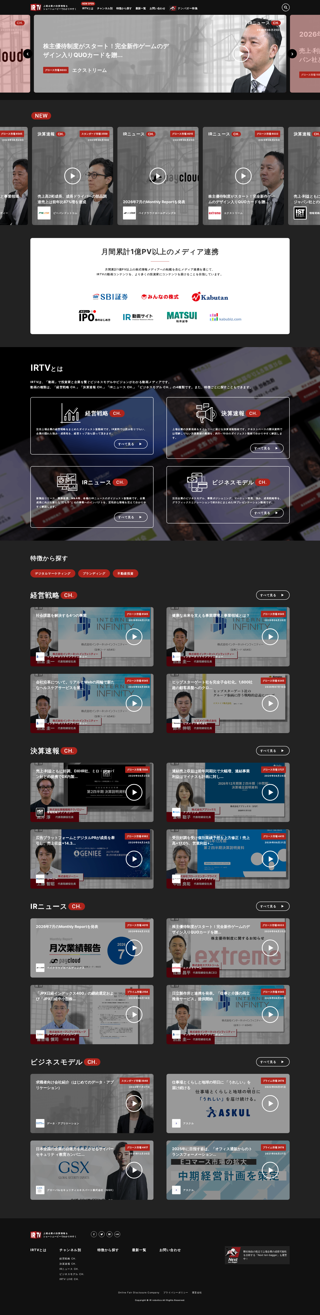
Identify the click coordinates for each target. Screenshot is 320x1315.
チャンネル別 (105, 8)
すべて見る (126, 444)
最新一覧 (141, 8)
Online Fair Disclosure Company (139, 1292)
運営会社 (197, 1292)
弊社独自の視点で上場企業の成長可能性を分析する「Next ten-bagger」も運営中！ (265, 1255)
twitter (104, 1234)
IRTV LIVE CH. (69, 1279)
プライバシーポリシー (175, 1292)
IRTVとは (87, 8)
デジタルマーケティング (53, 573)
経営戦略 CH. (67, 1258)
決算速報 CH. (67, 1263)
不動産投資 (125, 573)
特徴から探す (124, 8)
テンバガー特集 (188, 8)
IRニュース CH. (69, 1268)
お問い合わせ (157, 8)
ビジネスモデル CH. (71, 1274)
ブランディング (94, 573)
